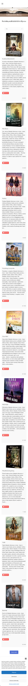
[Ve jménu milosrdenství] (14, 44)
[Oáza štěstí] (14, 322)
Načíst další (14, 652)
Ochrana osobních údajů (14, 684)
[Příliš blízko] (14, 390)
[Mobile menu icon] (2, 4)
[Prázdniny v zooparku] (14, 254)
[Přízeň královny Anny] (14, 456)
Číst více (6, 162)
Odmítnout (14, 676)
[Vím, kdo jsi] (14, 114)
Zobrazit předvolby (14, 680)
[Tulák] (14, 528)
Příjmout (14, 672)
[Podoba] (14, 184)
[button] (26, 658)
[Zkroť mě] (14, 596)
